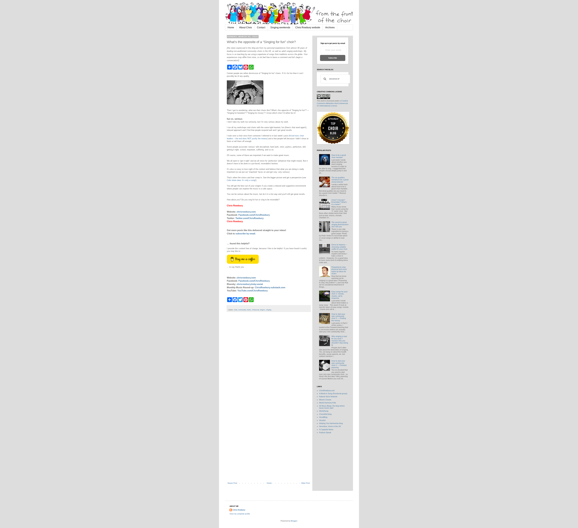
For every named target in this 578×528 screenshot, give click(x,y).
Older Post (305, 483)
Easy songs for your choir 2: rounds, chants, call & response (339, 295)
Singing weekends (280, 27)
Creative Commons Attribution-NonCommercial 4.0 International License (332, 103)
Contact (261, 27)
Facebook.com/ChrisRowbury (254, 215)
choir (235, 310)
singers (262, 310)
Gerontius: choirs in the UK (330, 426)
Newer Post (232, 483)
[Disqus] (269, 359)
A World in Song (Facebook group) (333, 394)
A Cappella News (326, 430)
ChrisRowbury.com (327, 391)
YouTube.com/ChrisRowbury (252, 290)
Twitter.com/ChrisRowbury (249, 218)
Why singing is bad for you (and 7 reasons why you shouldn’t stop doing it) (339, 340)
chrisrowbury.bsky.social (250, 284)
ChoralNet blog (325, 414)
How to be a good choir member (338, 156)
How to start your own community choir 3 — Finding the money (338, 317)
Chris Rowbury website (307, 27)
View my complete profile (240, 514)
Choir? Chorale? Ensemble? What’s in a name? (339, 202)
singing (268, 310)
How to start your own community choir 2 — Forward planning (338, 364)
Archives (330, 27)
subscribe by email (245, 233)
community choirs (244, 310)
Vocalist (322, 420)
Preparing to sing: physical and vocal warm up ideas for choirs (339, 270)
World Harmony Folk (327, 403)
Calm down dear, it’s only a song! (241, 180)
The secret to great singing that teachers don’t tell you (339, 224)
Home (231, 27)
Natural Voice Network (328, 397)
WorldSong (323, 411)
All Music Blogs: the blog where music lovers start (332, 407)
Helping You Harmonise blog (331, 423)
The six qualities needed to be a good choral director (339, 180)
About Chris (245, 27)
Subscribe (332, 58)
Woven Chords (325, 400)
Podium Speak (325, 433)
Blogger (294, 521)
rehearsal (255, 310)
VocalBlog (323, 417)
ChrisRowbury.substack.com (270, 287)
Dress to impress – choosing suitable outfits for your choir (339, 247)
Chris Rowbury (239, 510)
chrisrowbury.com (246, 211)
